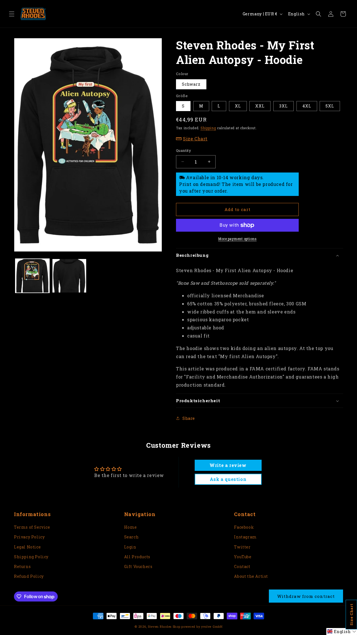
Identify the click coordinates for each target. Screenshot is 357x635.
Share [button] (188, 418)
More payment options (237, 238)
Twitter (242, 547)
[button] (12, 14)
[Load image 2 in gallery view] (69, 276)
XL (238, 106)
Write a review (227, 465)
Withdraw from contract (306, 596)
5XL (329, 106)
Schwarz (191, 84)
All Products (137, 556)
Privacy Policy (29, 537)
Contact (242, 566)
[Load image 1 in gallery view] (32, 276)
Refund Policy (29, 576)
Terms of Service (32, 527)
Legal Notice (27, 547)
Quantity (183, 150)
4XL (306, 106)
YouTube (242, 556)
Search (131, 537)
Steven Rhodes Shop (164, 626)
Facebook (244, 527)
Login (130, 547)
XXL (260, 106)
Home (130, 527)
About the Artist (251, 576)
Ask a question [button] (228, 479)
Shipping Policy (31, 556)
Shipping (208, 128)
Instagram (245, 537)
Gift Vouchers (138, 566)
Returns (22, 566)
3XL (283, 106)
